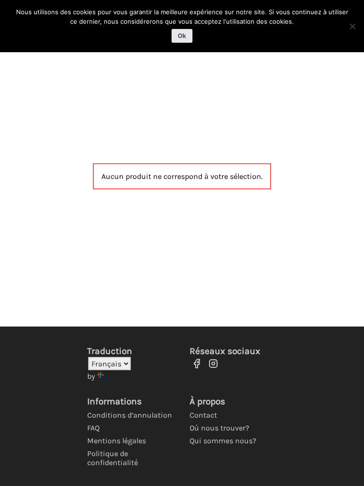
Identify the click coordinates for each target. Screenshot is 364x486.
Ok (182, 35)
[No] (352, 26)
